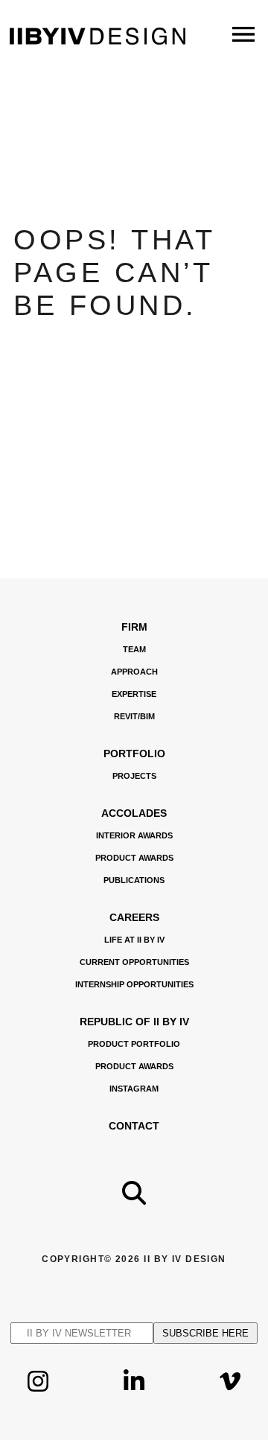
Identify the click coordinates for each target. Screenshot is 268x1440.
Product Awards (134, 857)
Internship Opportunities (134, 984)
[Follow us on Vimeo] (230, 1392)
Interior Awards (134, 835)
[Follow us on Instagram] (38, 1392)
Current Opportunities (134, 962)
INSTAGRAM (134, 1088)
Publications (134, 880)
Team (134, 649)
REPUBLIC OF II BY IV (134, 1022)
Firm (134, 627)
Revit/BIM (134, 716)
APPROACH (134, 671)
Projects (134, 775)
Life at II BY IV (134, 939)
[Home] (97, 40)
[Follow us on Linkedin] (134, 1392)
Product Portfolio (134, 1043)
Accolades (134, 813)
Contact (134, 1126)
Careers (134, 917)
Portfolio (134, 753)
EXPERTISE (134, 693)
